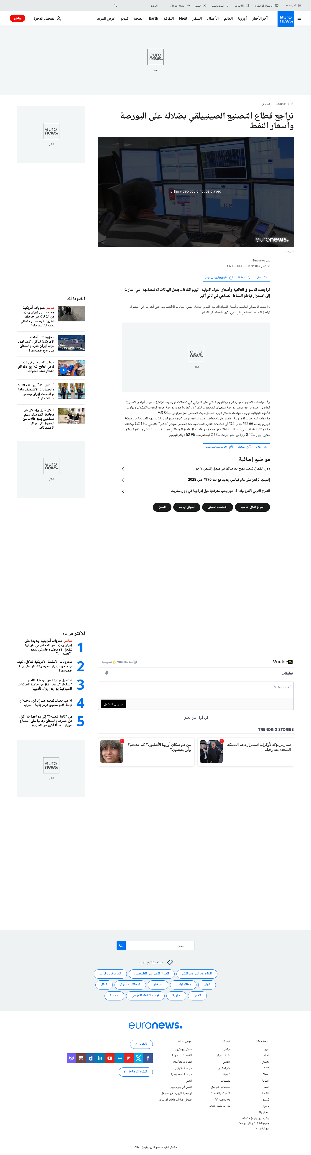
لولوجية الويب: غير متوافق (176, 1093)
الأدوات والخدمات (220, 1093)
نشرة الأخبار (223, 1055)
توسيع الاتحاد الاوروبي (145, 995)
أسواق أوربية (187, 507)
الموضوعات (262, 1041)
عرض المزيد (184, 1041)
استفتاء (158, 984)
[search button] (115, 5)
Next (183, 18)
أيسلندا (114, 995)
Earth (153, 18)
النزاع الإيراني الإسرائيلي (197, 974)
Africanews (222, 1099)
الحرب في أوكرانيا (110, 974)
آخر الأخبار (260, 18)
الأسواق (266, 104)
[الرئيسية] (292, 104)
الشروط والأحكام (182, 1062)
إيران (207, 984)
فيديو (124, 18)
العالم (228, 18)
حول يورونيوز (183, 1049)
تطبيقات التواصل (220, 1087)
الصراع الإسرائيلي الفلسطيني (151, 974)
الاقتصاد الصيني (217, 507)
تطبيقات (225, 1080)
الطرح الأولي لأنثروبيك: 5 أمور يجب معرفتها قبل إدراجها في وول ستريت (220, 491)
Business (280, 104)
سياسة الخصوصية (181, 1074)
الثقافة (169, 18)
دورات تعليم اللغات (219, 1106)
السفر (197, 18)
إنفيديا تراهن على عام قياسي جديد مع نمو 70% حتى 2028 (229, 480)
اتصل (189, 1080)
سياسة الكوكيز (183, 1068)
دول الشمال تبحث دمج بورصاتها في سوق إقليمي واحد (233, 469)
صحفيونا (264, 1112)
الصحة (138, 18)
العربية (292, 5)
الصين (162, 507)
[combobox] (138, 5)
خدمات (226, 1041)
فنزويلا (176, 995)
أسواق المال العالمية (252, 507)
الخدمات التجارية (182, 1055)
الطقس (226, 1062)
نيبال (104, 984)
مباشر (17, 18)
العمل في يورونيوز (181, 1087)
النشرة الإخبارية (137, 1072)
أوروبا (242, 18)
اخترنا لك (75, 299)
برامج (266, 1106)
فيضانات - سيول (130, 984)
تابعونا (226, 1074)
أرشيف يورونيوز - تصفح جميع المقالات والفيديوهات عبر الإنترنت (253, 1123)
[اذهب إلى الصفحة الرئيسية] (286, 19)
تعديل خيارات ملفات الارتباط (175, 1099)
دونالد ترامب (183, 984)
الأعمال (213, 18)
